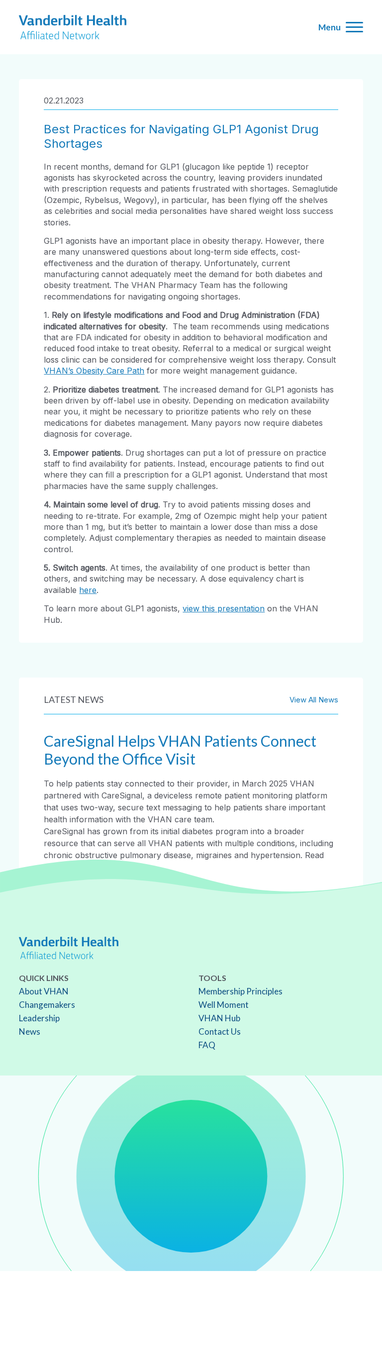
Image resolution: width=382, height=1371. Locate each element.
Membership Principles (240, 991)
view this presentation (224, 608)
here (87, 590)
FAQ (206, 1045)
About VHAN (44, 991)
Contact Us (219, 1031)
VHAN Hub (219, 1018)
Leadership (39, 1018)
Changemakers (47, 1004)
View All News (313, 699)
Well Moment (223, 1004)
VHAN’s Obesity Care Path (94, 371)
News (29, 1031)
